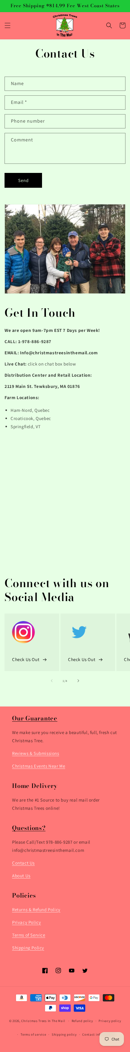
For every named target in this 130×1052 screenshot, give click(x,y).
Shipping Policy (28, 948)
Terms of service (33, 1034)
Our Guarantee (34, 718)
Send (23, 180)
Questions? (29, 827)
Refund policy (82, 1021)
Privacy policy (110, 1021)
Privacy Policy (26, 922)
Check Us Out (25, 659)
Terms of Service (28, 935)
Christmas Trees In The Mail (43, 1021)
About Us (21, 875)
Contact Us (23, 863)
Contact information (98, 1034)
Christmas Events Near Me (38, 766)
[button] (7, 25)
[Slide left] (51, 680)
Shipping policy (64, 1034)
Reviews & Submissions (35, 753)
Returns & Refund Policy (36, 909)
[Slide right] (78, 680)
